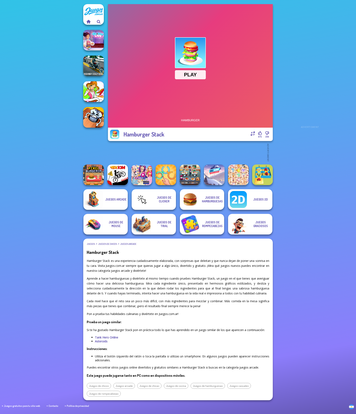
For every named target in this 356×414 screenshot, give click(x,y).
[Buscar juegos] (99, 22)
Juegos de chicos (107, 244)
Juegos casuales (239, 385)
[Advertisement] (310, 66)
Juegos (91, 244)
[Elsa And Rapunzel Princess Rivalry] (141, 174)
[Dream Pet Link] (238, 174)
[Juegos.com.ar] (88, 22)
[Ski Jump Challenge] (214, 174)
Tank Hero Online (106, 337)
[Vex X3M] (117, 174)
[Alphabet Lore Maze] (262, 174)
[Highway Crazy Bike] (93, 66)
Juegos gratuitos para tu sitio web (22, 405)
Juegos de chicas (149, 385)
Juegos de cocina (176, 385)
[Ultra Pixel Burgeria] (93, 174)
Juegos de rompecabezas (103, 393)
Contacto (53, 405)
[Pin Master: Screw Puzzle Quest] (93, 117)
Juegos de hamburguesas (208, 385)
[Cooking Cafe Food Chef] (190, 174)
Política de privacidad (78, 405)
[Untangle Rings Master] (166, 174)
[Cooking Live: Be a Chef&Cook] (93, 40)
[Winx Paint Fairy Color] (93, 91)
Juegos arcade (128, 244)
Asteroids (101, 341)
